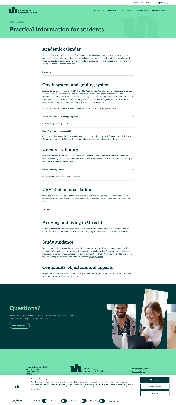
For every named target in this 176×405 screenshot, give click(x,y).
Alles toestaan (155, 380)
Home (12, 22)
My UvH (164, 3)
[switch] (64, 401)
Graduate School (139, 372)
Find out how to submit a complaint (62, 276)
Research (112, 10)
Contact (135, 3)
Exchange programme (141, 368)
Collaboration (140, 10)
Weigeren (155, 393)
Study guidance (96, 256)
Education (98, 10)
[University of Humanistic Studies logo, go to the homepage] (22, 10)
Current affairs (158, 10)
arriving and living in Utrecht (118, 231)
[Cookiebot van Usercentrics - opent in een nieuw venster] (17, 401)
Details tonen (113, 401)
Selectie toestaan (155, 387)
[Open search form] (155, 2)
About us (125, 10)
